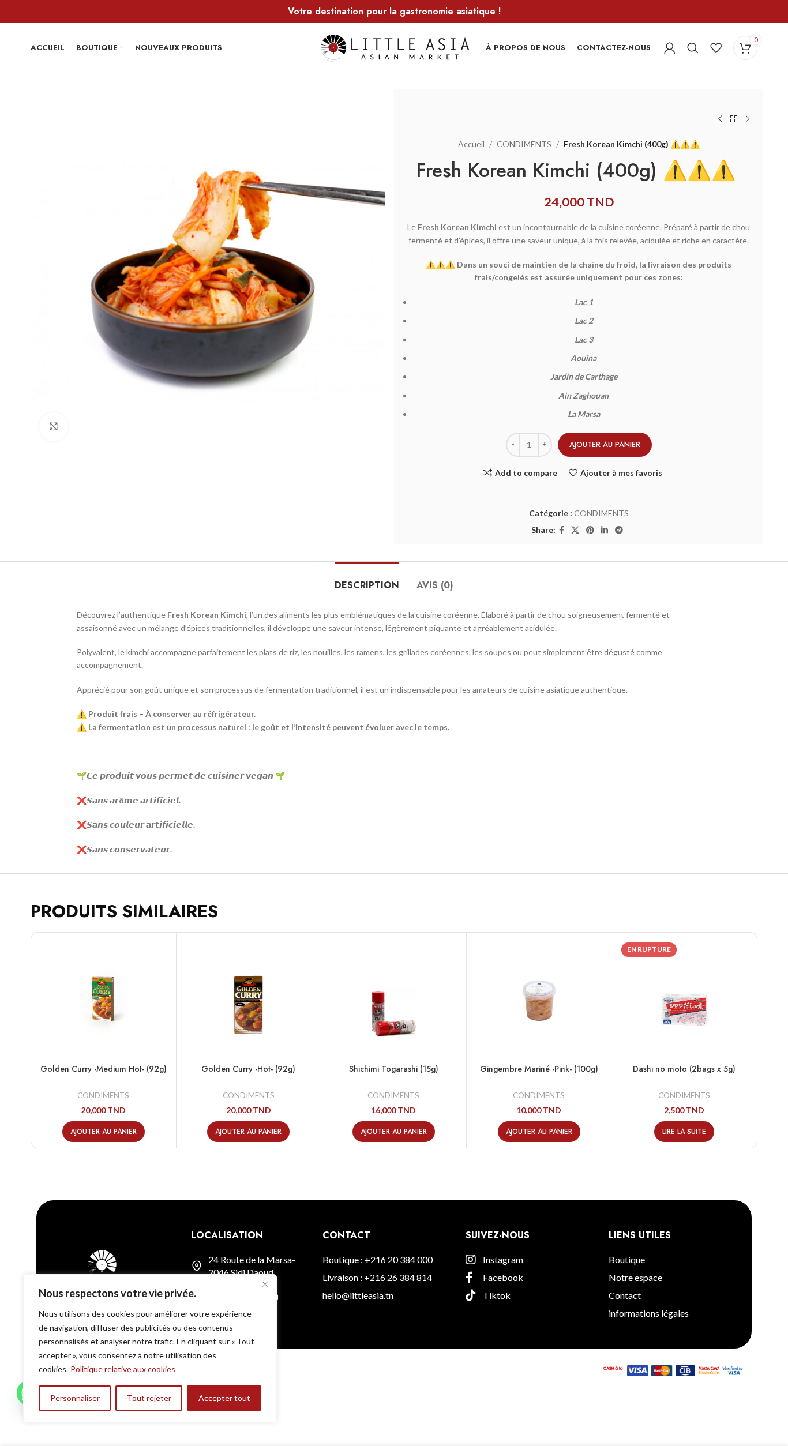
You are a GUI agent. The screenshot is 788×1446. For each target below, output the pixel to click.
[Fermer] (265, 1284)
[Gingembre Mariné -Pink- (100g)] (539, 998)
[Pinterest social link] (590, 530)
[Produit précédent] (720, 119)
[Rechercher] (692, 47)
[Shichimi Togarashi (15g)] (393, 998)
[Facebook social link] (562, 530)
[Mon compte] (669, 47)
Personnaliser (75, 1398)
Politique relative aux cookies (122, 1369)
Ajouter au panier (604, 444)
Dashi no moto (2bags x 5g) (684, 1069)
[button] (103, 1131)
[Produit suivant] (748, 119)
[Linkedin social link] (604, 530)
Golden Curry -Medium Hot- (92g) (103, 1069)
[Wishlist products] (715, 47)
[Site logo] (394, 46)
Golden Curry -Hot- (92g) (248, 1069)
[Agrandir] (53, 426)
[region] (150, 1348)
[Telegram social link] (618, 530)
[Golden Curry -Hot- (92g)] (249, 998)
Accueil (471, 144)
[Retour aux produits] (734, 119)
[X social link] (575, 530)
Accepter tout (224, 1398)
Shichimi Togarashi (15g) (393, 1069)
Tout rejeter (149, 1398)
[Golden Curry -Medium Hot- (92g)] (103, 998)
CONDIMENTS (524, 144)
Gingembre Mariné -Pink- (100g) (539, 1069)
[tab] (367, 579)
